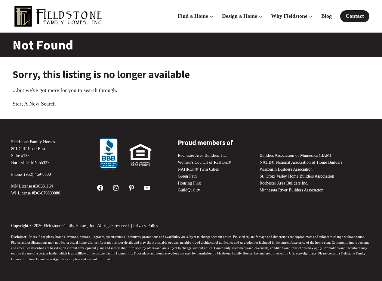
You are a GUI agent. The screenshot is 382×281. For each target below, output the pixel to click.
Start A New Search (34, 104)
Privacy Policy (145, 225)
